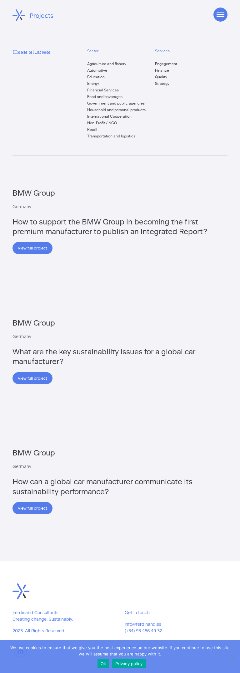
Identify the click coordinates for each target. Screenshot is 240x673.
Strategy (162, 83)
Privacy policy (129, 663)
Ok (103, 663)
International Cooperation (109, 116)
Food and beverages (104, 96)
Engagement (166, 63)
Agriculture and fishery (106, 63)
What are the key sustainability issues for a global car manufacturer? (103, 356)
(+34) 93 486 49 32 (143, 631)
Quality (161, 76)
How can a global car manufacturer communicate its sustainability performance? (102, 486)
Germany (21, 206)
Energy (93, 83)
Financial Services (103, 89)
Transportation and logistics (111, 135)
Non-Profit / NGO (102, 122)
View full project (32, 247)
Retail (92, 129)
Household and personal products (116, 109)
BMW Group (33, 192)
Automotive (97, 70)
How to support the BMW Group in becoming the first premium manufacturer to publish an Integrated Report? (110, 226)
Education (96, 76)
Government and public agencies (116, 102)
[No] (232, 656)
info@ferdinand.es (143, 624)
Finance (162, 70)
